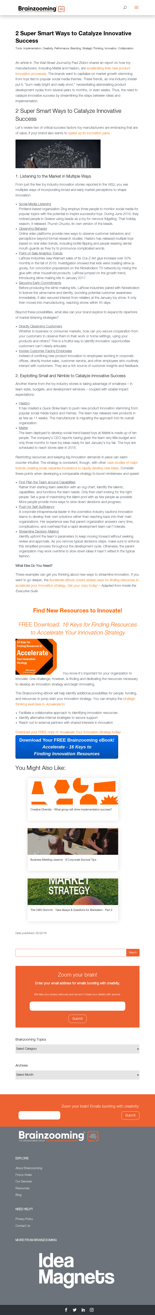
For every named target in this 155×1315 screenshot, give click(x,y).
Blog (19, 1195)
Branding (76, 48)
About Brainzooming (29, 1168)
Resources (22, 1188)
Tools (19, 48)
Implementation (32, 48)
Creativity (48, 48)
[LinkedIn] (83, 1310)
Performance (61, 48)
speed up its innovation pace (88, 133)
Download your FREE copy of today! (69, 732)
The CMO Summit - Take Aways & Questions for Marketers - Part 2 (71, 910)
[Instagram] (92, 1310)
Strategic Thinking (92, 48)
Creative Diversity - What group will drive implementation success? (71, 809)
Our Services (24, 1181)
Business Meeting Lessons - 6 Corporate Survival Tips (63, 859)
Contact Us (23, 1226)
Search (133, 952)
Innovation (111, 48)
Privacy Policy (24, 1219)
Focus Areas (24, 1175)
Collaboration (125, 48)
